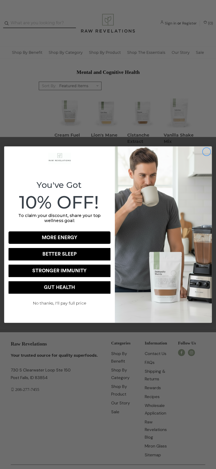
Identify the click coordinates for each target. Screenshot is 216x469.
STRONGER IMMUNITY (59, 270)
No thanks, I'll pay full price (59, 302)
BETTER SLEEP (59, 254)
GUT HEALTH (59, 287)
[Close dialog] (206, 151)
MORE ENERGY (59, 237)
